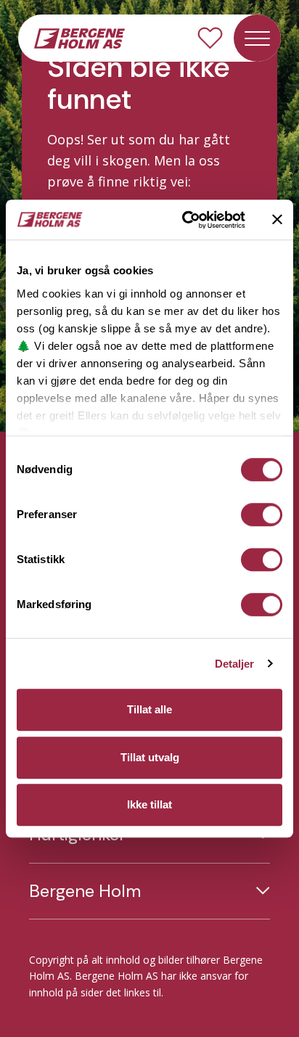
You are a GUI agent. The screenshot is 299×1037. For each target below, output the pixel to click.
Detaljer (235, 663)
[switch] (261, 514)
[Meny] (257, 38)
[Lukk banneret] (277, 220)
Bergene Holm (85, 891)
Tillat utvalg (149, 757)
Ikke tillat (149, 804)
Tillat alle (149, 709)
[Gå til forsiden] (79, 37)
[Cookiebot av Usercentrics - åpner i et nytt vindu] (185, 219)
